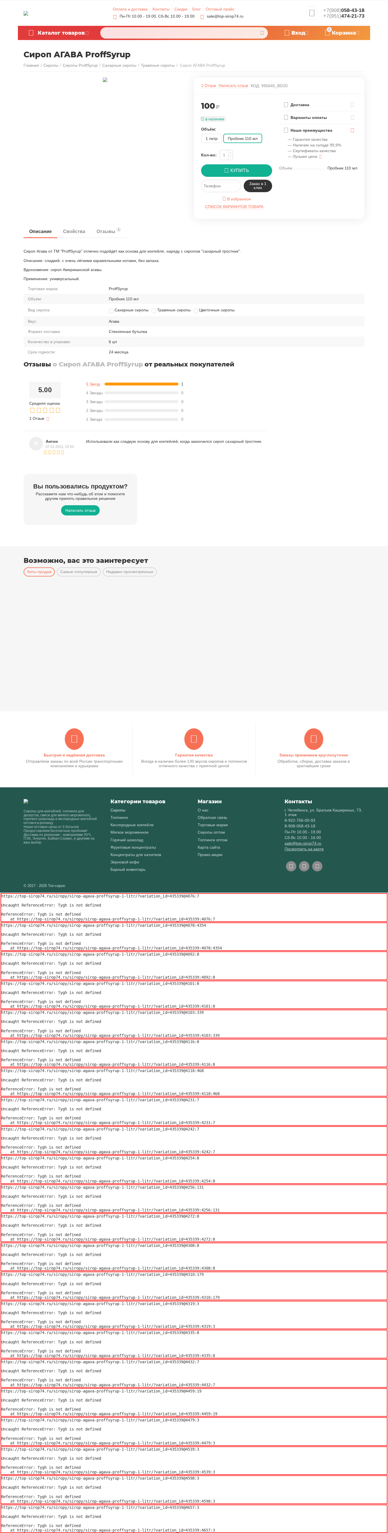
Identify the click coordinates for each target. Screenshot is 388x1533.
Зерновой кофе (124, 862)
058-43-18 (343, 10)
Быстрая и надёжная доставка (74, 755)
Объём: (208, 129)
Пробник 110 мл (243, 138)
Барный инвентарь (127, 869)
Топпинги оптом (213, 840)
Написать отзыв (233, 85)
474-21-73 (343, 16)
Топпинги (119, 817)
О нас (203, 810)
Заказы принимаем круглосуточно (313, 755)
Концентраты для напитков (135, 854)
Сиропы (117, 810)
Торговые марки (213, 825)
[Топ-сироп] (26, 13)
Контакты (161, 9)
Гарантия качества (194, 755)
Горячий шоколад (126, 840)
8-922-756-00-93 (300, 820)
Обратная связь (212, 817)
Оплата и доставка (130, 9)
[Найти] (262, 33)
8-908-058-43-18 (300, 826)
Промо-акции (210, 854)
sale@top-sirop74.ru (303, 843)
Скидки (180, 9)
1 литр (212, 138)
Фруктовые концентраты (133, 847)
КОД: (255, 85)
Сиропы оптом (211, 832)
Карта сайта (209, 847)
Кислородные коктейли (131, 825)
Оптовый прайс (220, 9)
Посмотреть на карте (304, 849)
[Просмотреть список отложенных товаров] (311, 14)
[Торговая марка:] (271, 103)
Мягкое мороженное (129, 832)
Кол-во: (209, 155)
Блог (196, 9)
